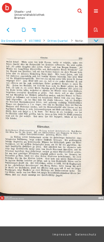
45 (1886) (35, 40)
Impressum (62, 234)
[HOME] (23, 11)
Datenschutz (85, 234)
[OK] (80, 11)
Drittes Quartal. (58, 40)
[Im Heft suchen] (96, 30)
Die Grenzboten (11, 40)
